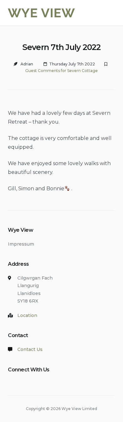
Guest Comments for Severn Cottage (61, 70)
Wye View (41, 12)
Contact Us (30, 349)
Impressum (21, 244)
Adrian (26, 64)
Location (27, 315)
